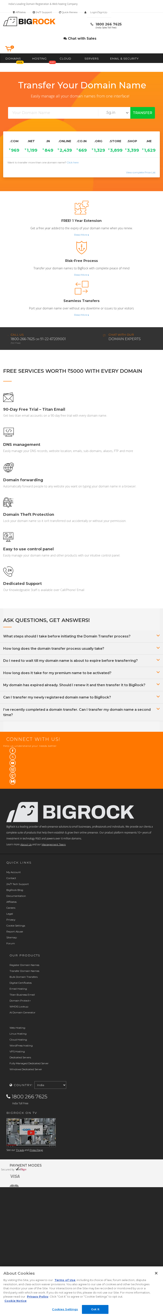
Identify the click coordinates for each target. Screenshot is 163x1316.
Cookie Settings (15, 925)
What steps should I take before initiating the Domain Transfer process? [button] (67, 636)
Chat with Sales (81, 38)
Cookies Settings (65, 1309)
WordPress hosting (21, 1045)
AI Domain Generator (22, 1012)
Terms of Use (65, 1280)
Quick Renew (69, 12)
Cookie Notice (15, 1300)
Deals (53, 67)
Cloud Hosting (18, 1039)
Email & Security (124, 58)
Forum (10, 943)
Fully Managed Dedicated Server (29, 1063)
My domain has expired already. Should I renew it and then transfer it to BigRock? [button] (74, 685)
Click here (73, 162)
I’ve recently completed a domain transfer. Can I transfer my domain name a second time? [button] (77, 712)
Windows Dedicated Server (26, 1069)
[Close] (156, 1273)
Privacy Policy (37, 1296)
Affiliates (20, 12)
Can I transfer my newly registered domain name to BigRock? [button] (57, 697)
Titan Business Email (22, 994)
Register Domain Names (24, 965)
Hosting (39, 58)
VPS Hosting (17, 1051)
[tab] (81, 636)
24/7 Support (43, 12)
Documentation (16, 895)
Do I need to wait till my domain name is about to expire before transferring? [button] (70, 661)
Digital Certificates (21, 982)
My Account (13, 872)
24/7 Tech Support (17, 884)
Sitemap (11, 937)
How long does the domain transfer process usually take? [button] (53, 649)
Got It (95, 1309)
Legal (9, 913)
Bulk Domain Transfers (24, 976)
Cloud (65, 58)
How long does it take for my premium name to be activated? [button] (57, 673)
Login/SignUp (98, 12)
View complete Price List (141, 172)
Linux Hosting (18, 1033)
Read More (81, 234)
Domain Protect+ (20, 1000)
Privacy (10, 919)
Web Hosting (17, 1027)
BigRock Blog (14, 890)
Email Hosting (18, 988)
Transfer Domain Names (24, 970)
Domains (13, 58)
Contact (11, 878)
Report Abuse (14, 931)
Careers (10, 907)
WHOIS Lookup (19, 1006)
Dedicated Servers (20, 1057)
